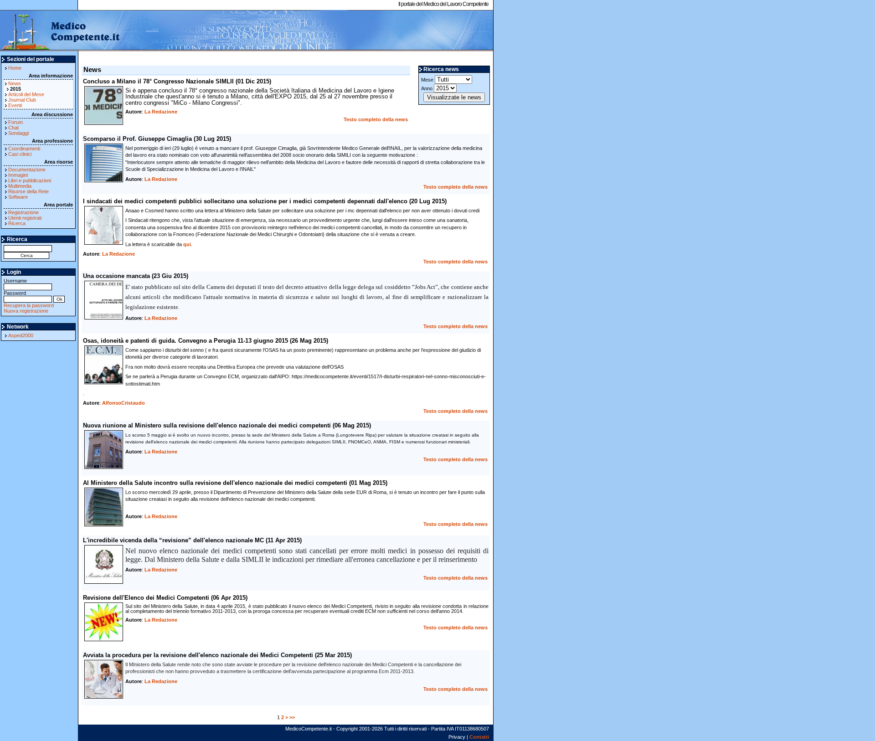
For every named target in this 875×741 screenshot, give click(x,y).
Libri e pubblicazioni (29, 180)
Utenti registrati (24, 218)
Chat (13, 127)
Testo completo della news (376, 119)
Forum (15, 122)
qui (187, 244)
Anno (427, 88)
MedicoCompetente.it (60, 31)
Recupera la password (29, 305)
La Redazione (160, 111)
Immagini (18, 175)
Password (15, 293)
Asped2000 (20, 335)
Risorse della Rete (28, 191)
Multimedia (19, 186)
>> (292, 717)
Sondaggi (18, 133)
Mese (428, 79)
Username (15, 280)
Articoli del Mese (26, 94)
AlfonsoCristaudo (123, 403)
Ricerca (17, 223)
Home (14, 68)
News (14, 83)
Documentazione (27, 169)
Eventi (15, 105)
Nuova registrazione (26, 311)
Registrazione (23, 212)
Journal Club (22, 100)
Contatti (479, 737)
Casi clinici (19, 154)
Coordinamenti (24, 148)
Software (18, 197)
